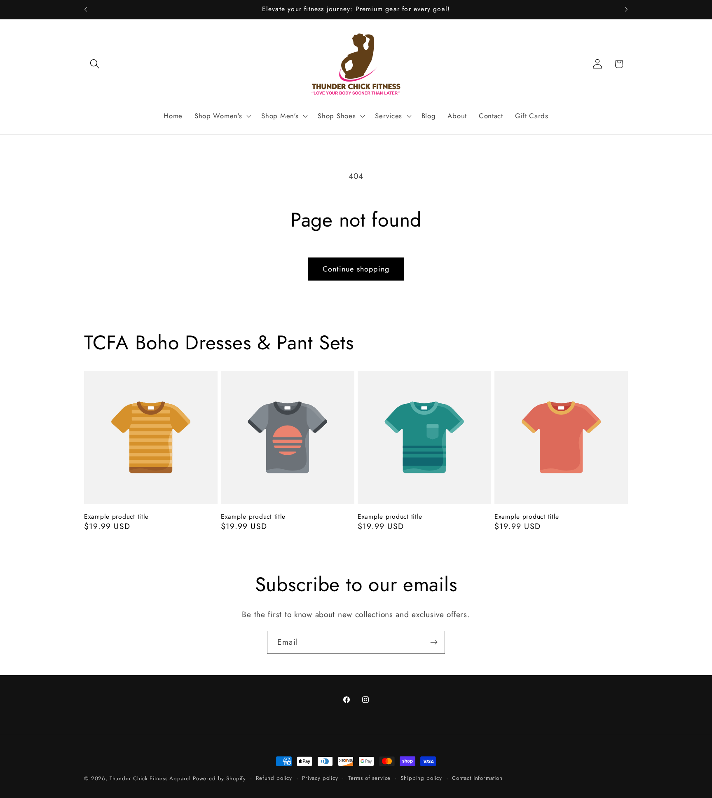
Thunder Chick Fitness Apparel (151, 778)
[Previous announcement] (86, 9)
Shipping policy (421, 778)
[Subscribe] (434, 642)
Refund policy (274, 778)
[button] (95, 64)
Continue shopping (356, 269)
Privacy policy (320, 778)
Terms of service (369, 778)
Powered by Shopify (219, 778)
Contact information (477, 778)
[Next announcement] (626, 9)
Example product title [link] (116, 516)
